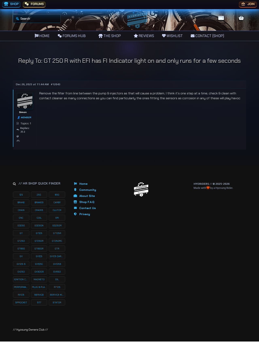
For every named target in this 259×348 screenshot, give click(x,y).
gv (21, 256)
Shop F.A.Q (86, 202)
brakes (39, 202)
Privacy (84, 214)
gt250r (39, 240)
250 (39, 194)
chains (39, 210)
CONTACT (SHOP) (209, 35)
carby (57, 202)
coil (39, 217)
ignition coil (21, 279)
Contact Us (87, 208)
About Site (87, 196)
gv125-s (21, 264)
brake (21, 202)
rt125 (57, 287)
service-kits (57, 294)
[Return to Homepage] (141, 189)
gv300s (39, 271)
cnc (21, 217)
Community (87, 190)
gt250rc (57, 240)
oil (57, 279)
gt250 (21, 240)
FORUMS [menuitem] (37, 4)
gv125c (39, 264)
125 (21, 194)
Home (83, 184)
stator (57, 302)
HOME (44, 35)
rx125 (21, 294)
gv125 (39, 256)
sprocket (21, 302)
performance (21, 287)
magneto (39, 279)
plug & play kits (39, 287)
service (39, 294)
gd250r (57, 225)
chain (21, 210)
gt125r (57, 233)
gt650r (39, 248)
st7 (39, 302)
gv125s (57, 264)
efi (57, 217)
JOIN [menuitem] (250, 4)
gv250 (21, 271)
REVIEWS (146, 35)
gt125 (39, 233)
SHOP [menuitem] (14, 4)
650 (57, 194)
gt (21, 233)
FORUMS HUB (74, 35)
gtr (57, 248)
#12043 (56, 84)
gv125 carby (57, 256)
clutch (57, 210)
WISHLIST (174, 35)
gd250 (21, 225)
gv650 (57, 271)
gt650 (21, 248)
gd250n (39, 225)
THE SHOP (112, 35)
